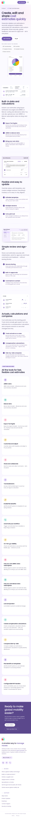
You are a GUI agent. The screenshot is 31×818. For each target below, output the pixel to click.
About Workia (6, 757)
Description (13, 236)
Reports (20, 75)
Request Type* (13, 234)
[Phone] (10, 762)
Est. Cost (19, 234)
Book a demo (9, 725)
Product (4, 8)
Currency (24, 234)
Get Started (22, 2)
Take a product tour (11, 729)
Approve (15, 75)
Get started (6, 38)
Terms (13, 815)
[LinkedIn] (3, 762)
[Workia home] (3, 2)
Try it (16, 38)
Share (11, 75)
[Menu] (28, 2)
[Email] (6, 762)
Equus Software (20, 750)
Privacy (17, 815)
